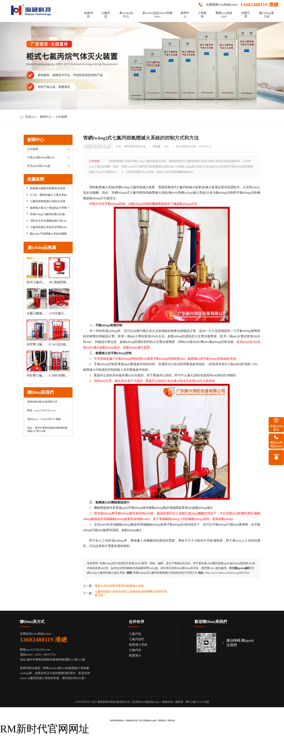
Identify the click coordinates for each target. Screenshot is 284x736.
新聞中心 (185, 14)
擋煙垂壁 (162, 720)
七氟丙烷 (105, 14)
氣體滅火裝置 (132, 720)
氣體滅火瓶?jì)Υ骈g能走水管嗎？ (49, 207)
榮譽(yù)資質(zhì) (224, 14)
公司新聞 (61, 116)
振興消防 (88, 14)
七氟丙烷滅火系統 (38, 678)
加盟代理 (245, 14)
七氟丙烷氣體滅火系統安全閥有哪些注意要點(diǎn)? (50, 201)
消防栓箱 (171, 720)
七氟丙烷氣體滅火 (117, 720)
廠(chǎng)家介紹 (266, 14)
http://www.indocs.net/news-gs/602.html (227, 572)
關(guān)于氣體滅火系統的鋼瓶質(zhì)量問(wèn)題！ (50, 233)
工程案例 (202, 14)
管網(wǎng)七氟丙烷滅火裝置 (135, 187)
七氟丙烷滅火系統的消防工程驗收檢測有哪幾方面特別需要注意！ (131, 593)
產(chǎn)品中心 (126, 14)
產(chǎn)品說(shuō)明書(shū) (157, 14)
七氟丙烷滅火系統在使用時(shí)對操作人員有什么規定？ (50, 227)
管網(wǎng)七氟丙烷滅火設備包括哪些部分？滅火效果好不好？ (50, 214)
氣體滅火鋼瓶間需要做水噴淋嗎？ (50, 188)
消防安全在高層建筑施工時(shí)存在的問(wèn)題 (50, 220)
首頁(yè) (30, 116)
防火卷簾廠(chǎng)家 (147, 720)
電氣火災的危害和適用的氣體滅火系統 (119, 585)
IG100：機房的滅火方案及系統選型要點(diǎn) (50, 194)
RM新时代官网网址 (44, 729)
